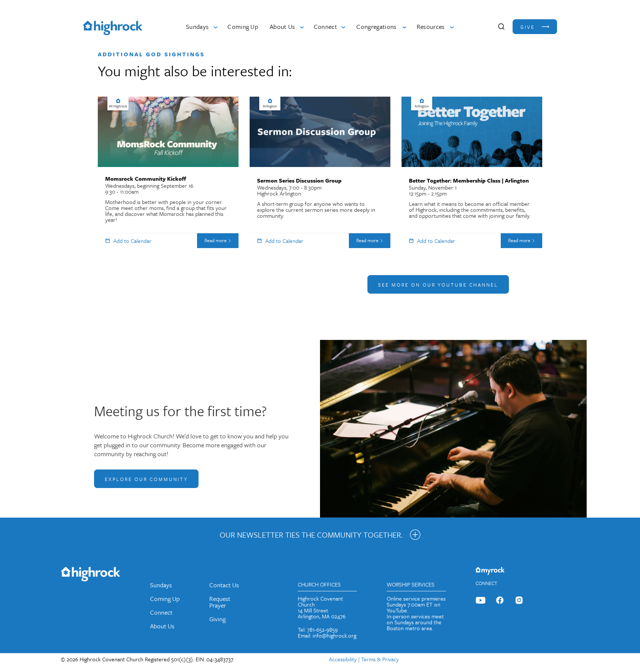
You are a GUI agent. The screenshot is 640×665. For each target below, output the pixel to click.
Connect (161, 612)
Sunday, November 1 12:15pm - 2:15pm (469, 198)
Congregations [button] (376, 26)
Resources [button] (431, 26)
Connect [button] (325, 26)
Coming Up (242, 26)
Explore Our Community (146, 479)
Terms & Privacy (380, 659)
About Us (162, 626)
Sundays (161, 584)
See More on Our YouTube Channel (438, 284)
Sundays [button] (197, 26)
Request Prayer (219, 602)
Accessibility (343, 659)
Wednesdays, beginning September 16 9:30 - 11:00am (166, 199)
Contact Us (224, 584)
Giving (217, 619)
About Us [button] (282, 26)
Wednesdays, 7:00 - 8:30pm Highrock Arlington (316, 198)
